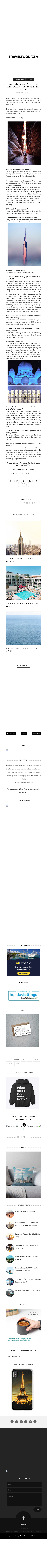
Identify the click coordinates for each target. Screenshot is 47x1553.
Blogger (38, 1531)
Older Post (36, 734)
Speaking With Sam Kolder (25, 1211)
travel (30, 80)
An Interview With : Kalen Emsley (28, 1290)
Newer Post (11, 734)
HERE (32, 469)
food (17, 1064)
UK (23, 1059)
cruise (36, 1059)
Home (24, 734)
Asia (8, 1059)
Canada (16, 1059)
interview (19, 80)
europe (9, 1064)
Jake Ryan (26, 499)
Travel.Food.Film (23, 1529)
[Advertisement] (23, 23)
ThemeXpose (24, 1536)
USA (29, 1059)
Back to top (23, 1524)
